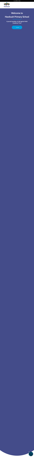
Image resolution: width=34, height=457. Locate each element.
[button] (31, 454)
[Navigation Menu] (6, 5)
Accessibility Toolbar (17, 0)
